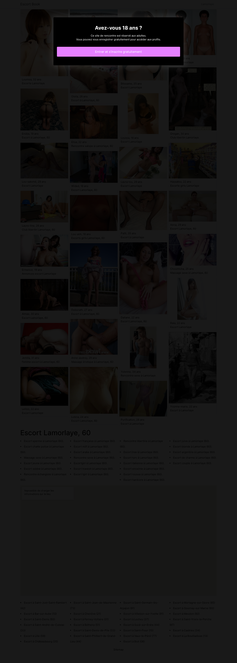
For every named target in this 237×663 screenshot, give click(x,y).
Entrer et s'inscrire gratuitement (118, 52)
